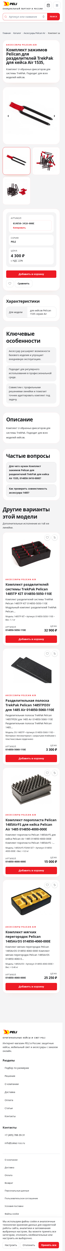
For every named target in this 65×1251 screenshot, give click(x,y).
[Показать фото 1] (16, 161)
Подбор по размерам (17, 1067)
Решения (10, 1076)
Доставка (10, 1092)
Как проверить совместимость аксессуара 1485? (28, 490)
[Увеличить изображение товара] (31, 115)
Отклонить (29, 1245)
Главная (7, 33)
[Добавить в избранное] (10, 283)
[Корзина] (48, 5)
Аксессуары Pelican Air (34, 33)
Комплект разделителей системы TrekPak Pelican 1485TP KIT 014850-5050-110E (29, 589)
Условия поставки (14, 1206)
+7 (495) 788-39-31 (15, 1135)
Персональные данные (17, 1190)
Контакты (10, 1116)
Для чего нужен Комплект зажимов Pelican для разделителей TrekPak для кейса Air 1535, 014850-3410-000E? (29, 472)
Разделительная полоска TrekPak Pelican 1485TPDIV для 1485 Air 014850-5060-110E (30, 705)
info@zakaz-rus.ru (15, 1143)
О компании (12, 1084)
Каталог (17, 33)
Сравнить (24, 283)
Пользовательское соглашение (21, 1198)
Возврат (9, 1182)
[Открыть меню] (57, 5)
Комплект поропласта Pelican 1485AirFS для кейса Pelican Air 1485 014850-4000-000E (31, 824)
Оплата (9, 1100)
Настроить (11, 1245)
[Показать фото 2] (46, 161)
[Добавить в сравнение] (55, 537)
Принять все (48, 1245)
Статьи (9, 1108)
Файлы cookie (12, 1213)
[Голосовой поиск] (43, 16)
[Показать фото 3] (16, 191)
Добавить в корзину (31, 274)
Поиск (53, 16)
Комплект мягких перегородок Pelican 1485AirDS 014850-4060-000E (28, 936)
